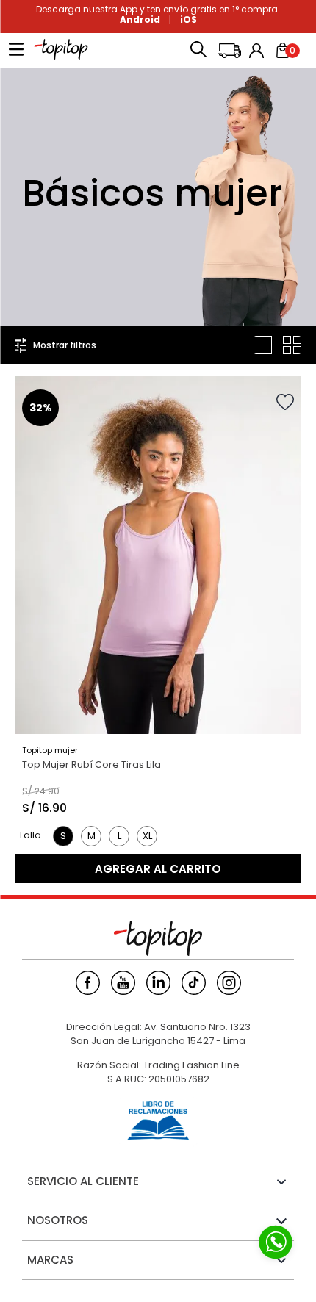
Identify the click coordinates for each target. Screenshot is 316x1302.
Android (140, 19)
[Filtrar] (55, 345)
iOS (188, 19)
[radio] (263, 345)
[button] (198, 50)
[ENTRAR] (258, 50)
